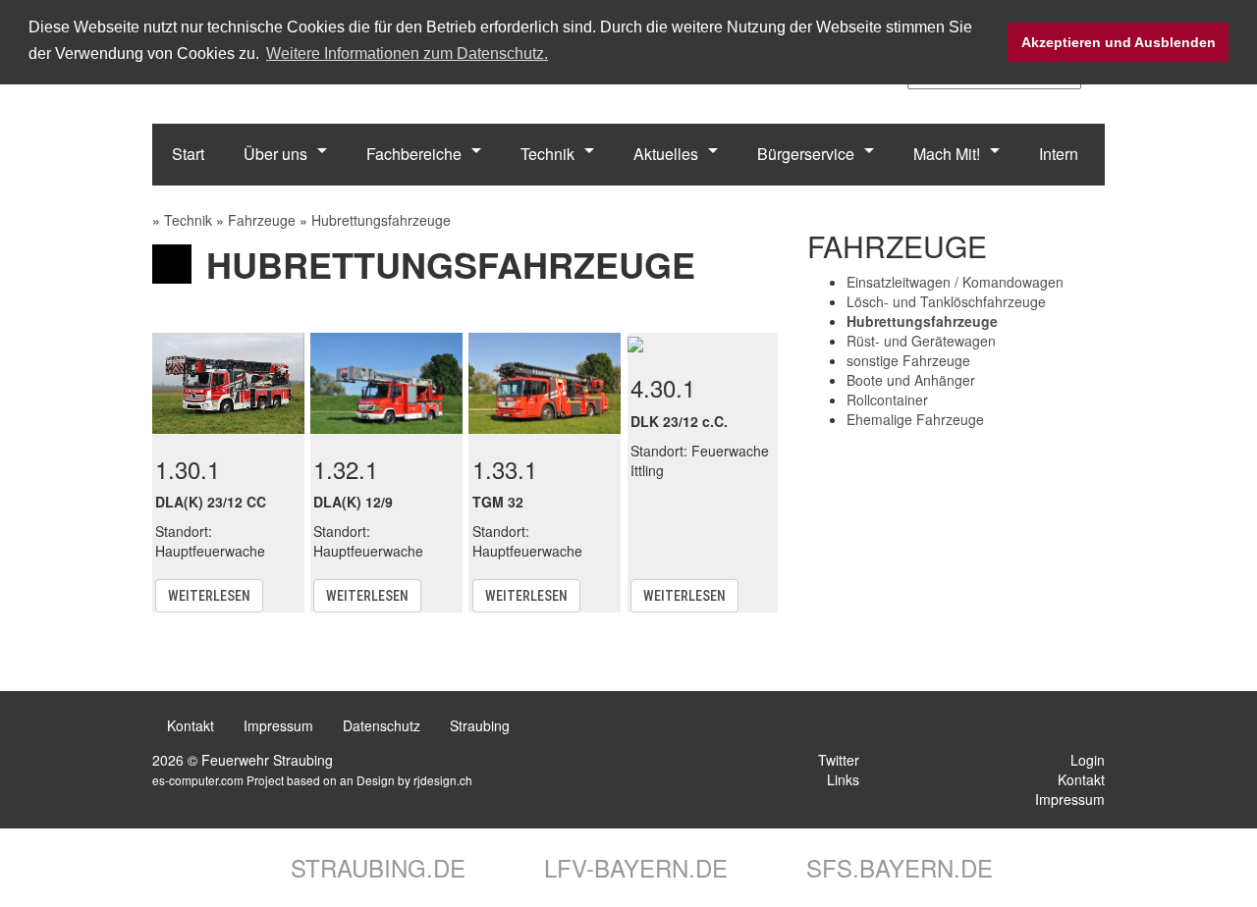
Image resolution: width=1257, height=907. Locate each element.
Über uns (275, 153)
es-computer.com (198, 780)
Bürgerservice (805, 153)
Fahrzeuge (262, 220)
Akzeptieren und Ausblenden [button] (1118, 42)
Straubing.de (374, 867)
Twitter (836, 760)
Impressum (278, 725)
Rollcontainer (887, 399)
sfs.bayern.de (896, 867)
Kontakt (190, 725)
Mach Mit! (946, 153)
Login (1085, 760)
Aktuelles (665, 153)
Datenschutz (381, 725)
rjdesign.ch (442, 780)
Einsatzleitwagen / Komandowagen (955, 282)
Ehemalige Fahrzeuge (915, 419)
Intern (1058, 153)
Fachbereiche (414, 153)
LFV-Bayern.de (632, 867)
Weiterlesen (209, 596)
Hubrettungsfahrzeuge (381, 220)
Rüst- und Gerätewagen (921, 340)
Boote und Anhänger (911, 380)
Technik (547, 153)
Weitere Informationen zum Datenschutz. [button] (407, 53)
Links (841, 779)
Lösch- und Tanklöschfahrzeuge (946, 301)
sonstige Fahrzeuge (908, 360)
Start (188, 153)
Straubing (480, 725)
